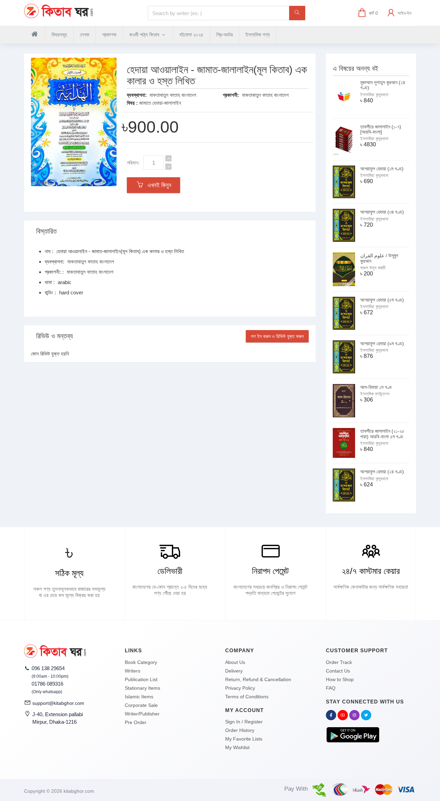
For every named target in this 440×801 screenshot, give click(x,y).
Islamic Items (139, 696)
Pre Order (135, 722)
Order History (239, 730)
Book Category (141, 662)
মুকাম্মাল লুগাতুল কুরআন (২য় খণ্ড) (382, 85)
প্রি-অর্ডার (224, 34)
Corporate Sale (141, 705)
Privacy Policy (240, 688)
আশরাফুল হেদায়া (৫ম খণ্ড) (382, 300)
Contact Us (338, 671)
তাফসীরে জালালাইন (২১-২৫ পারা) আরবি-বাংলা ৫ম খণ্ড (382, 433)
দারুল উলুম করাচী (372, 267)
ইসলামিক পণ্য (257, 34)
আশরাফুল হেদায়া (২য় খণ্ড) (382, 471)
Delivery (234, 671)
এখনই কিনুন (157, 185)
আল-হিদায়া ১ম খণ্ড (376, 387)
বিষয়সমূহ (59, 34)
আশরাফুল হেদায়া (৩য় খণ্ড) (382, 212)
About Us (235, 662)
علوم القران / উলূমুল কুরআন (379, 258)
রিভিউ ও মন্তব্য (54, 336)
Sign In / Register (244, 721)
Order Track (339, 662)
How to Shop (340, 679)
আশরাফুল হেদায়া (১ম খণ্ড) (382, 168)
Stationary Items (142, 688)
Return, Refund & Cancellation (258, 679)
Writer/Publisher (142, 714)
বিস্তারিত (46, 231)
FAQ (331, 688)
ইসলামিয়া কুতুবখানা (374, 94)
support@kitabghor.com (58, 703)
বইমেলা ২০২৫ (191, 34)
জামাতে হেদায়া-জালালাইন (160, 103)
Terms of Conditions (246, 696)
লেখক (84, 34)
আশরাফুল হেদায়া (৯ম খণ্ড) (382, 343)
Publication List (141, 679)
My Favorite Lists (243, 739)
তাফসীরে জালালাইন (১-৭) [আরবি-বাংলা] (380, 129)
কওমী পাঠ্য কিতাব (145, 34)
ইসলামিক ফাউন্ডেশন (374, 393)
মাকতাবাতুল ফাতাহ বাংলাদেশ (173, 95)
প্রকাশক (109, 34)
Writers (132, 671)
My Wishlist (237, 747)
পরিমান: (133, 163)
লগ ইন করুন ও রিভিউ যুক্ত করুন (277, 336)
